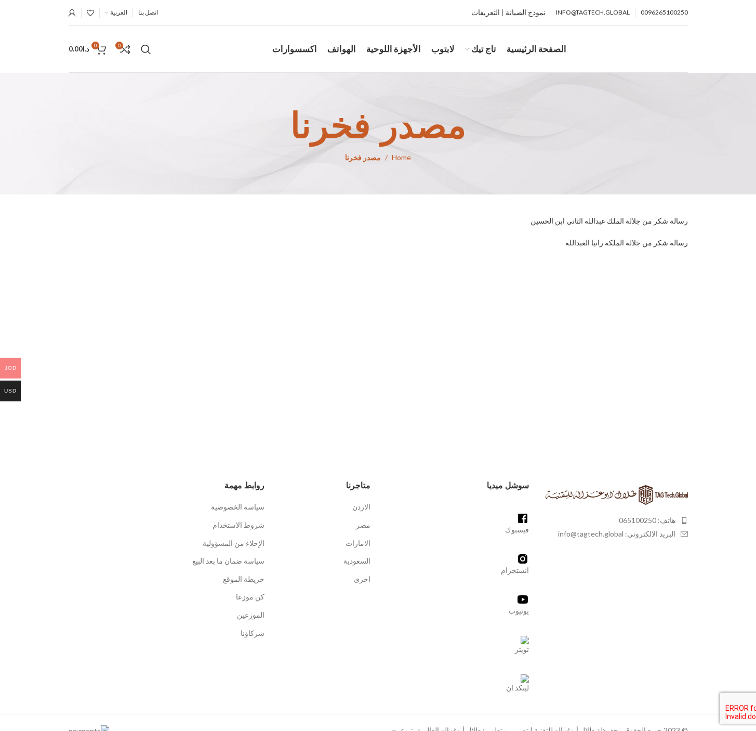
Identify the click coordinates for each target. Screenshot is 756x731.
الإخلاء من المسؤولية (233, 543)
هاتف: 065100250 (647, 520)
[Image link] (616, 493)
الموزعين (250, 614)
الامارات (358, 543)
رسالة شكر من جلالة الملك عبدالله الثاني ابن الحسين (608, 220)
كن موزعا (250, 596)
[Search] (146, 49)
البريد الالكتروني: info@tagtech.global (616, 533)
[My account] (72, 13)
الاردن (361, 506)
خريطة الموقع (243, 579)
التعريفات (485, 12)
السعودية (356, 560)
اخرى (362, 579)
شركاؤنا (252, 633)
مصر (363, 524)
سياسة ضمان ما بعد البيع (228, 560)
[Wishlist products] (90, 13)
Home (401, 157)
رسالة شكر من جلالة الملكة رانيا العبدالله (626, 242)
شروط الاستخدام (238, 524)
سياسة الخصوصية (237, 506)
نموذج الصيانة (526, 12)
